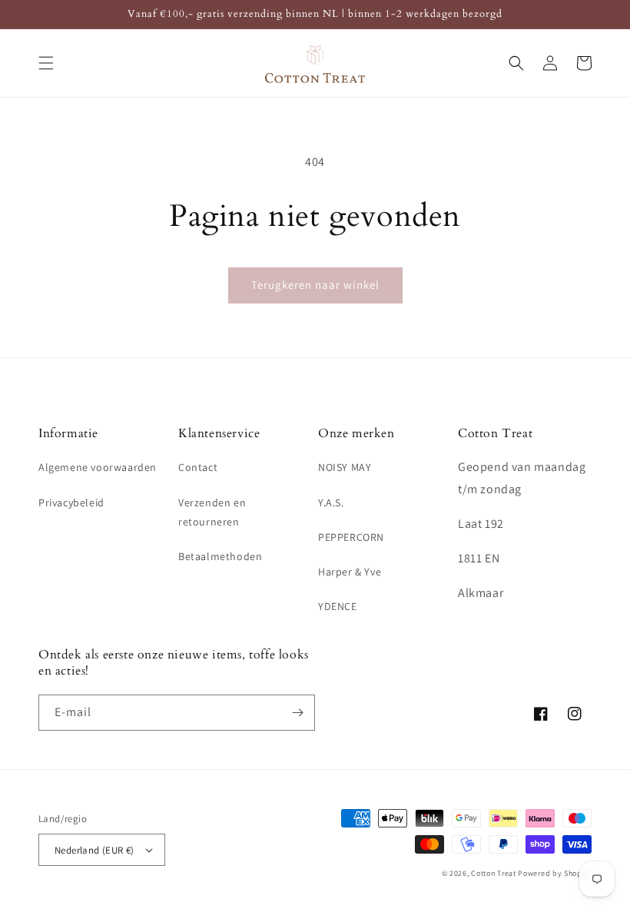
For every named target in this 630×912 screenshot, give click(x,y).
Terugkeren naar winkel (315, 284)
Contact (197, 467)
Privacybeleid (71, 502)
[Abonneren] (297, 713)
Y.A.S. (331, 502)
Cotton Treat (493, 873)
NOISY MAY (344, 467)
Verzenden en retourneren (212, 512)
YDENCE (337, 606)
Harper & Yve (349, 572)
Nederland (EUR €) (94, 850)
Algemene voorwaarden (97, 467)
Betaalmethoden (220, 556)
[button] (46, 63)
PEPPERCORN (351, 537)
